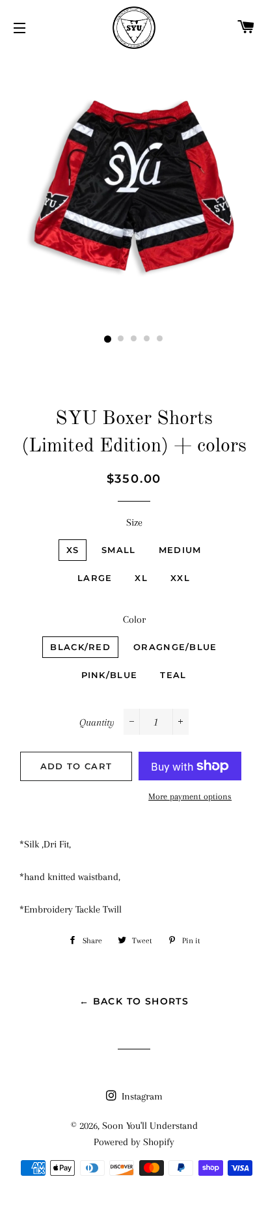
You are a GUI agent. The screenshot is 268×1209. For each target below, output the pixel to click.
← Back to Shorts (134, 1001)
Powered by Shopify (134, 1142)
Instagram (141, 1096)
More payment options (190, 796)
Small (118, 550)
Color (134, 619)
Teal (173, 675)
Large (95, 578)
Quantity (96, 722)
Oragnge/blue (175, 647)
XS (72, 550)
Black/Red (80, 647)
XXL (180, 578)
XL (141, 578)
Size (134, 522)
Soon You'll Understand (150, 1125)
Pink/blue (109, 675)
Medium (180, 550)
